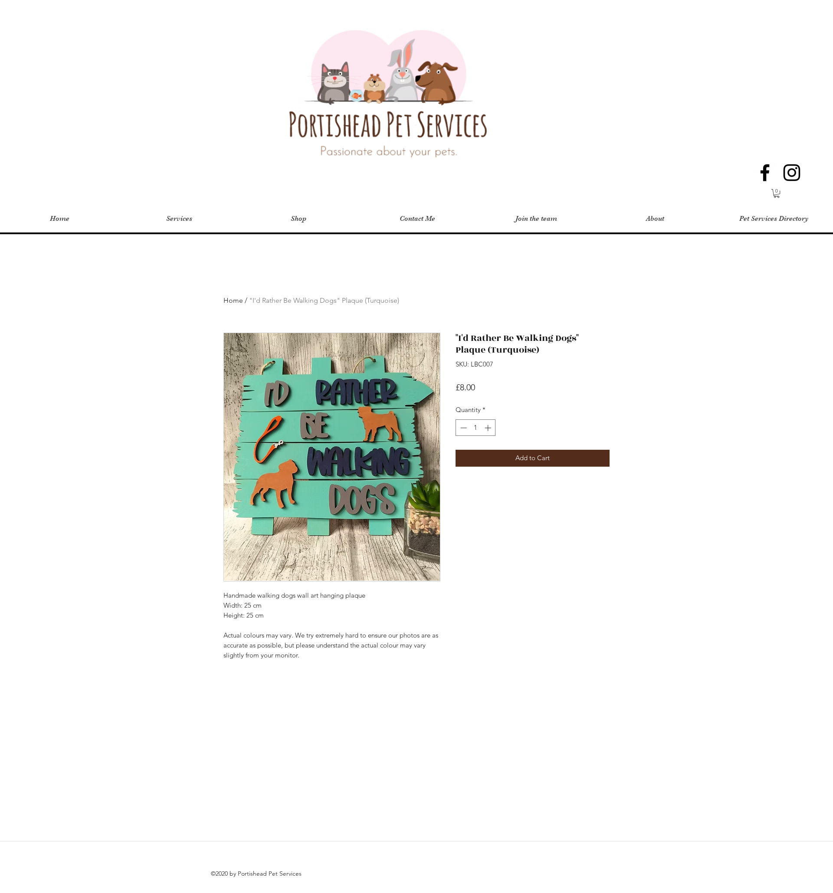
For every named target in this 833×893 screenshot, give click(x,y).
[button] (776, 193)
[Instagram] (792, 172)
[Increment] (489, 428)
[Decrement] (463, 428)
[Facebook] (765, 172)
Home (233, 300)
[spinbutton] (476, 428)
